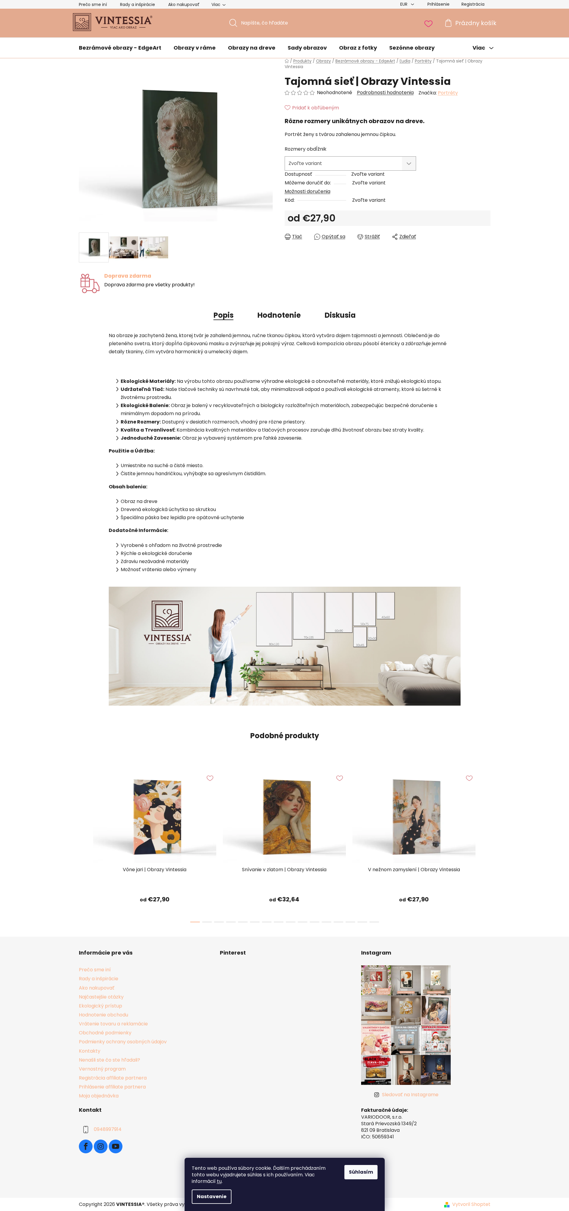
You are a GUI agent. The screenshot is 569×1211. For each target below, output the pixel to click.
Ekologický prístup (100, 1005)
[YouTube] (115, 1146)
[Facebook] (86, 1146)
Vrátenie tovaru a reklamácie (113, 1023)
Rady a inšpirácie (137, 4)
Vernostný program (102, 1068)
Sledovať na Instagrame (410, 1094)
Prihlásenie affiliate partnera (112, 1086)
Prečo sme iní (93, 4)
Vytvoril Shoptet (471, 1204)
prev (83, 844)
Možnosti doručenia (307, 191)
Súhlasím (361, 1172)
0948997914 (108, 1129)
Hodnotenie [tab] (279, 315)
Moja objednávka (99, 1095)
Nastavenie (211, 1196)
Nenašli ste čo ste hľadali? (109, 1059)
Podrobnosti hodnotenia (385, 92)
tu (219, 1181)
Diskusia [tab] (340, 315)
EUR (404, 4)
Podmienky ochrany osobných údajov (123, 1041)
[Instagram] (101, 1146)
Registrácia (472, 4)
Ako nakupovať (184, 4)
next (485, 844)
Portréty (448, 92)
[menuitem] (120, 48)
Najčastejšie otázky (101, 996)
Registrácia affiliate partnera (113, 1077)
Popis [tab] (224, 315)
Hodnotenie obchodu (103, 1014)
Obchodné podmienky (105, 1032)
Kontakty (89, 1051)
